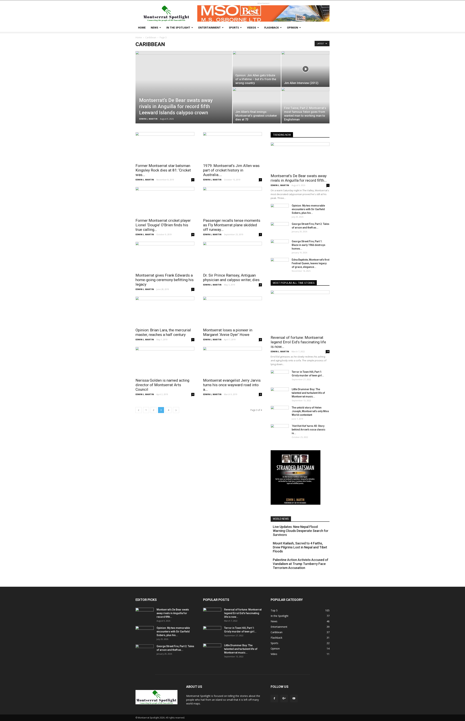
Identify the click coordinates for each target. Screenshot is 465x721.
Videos (251, 27)
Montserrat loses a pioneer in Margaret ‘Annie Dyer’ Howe (227, 332)
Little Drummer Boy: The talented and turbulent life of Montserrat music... (308, 393)
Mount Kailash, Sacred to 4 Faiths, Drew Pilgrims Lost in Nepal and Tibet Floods (300, 547)
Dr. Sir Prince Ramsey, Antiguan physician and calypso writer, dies (231, 277)
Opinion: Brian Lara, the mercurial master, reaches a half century (163, 332)
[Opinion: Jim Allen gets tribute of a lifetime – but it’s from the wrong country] (257, 69)
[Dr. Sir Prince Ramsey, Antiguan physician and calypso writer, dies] (232, 256)
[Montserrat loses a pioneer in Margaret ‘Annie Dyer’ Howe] (232, 311)
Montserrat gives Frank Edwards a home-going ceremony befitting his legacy (165, 280)
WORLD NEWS (281, 518)
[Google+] (284, 698)
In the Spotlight (178, 27)
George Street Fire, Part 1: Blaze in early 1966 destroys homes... (308, 245)
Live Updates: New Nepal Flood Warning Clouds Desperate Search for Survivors (300, 531)
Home (142, 27)
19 (328, 351)
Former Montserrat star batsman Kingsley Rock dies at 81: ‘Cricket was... (163, 170)
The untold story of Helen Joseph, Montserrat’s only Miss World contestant (310, 411)
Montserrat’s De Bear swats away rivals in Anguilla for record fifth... (299, 178)
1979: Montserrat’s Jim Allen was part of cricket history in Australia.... (231, 170)
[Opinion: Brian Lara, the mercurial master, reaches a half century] (165, 311)
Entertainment (209, 27)
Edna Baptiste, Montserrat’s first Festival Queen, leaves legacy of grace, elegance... (310, 263)
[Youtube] (294, 698)
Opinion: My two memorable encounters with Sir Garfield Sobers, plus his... (308, 209)
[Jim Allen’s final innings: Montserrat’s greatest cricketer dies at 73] (257, 105)
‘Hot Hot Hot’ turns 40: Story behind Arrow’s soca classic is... (308, 429)
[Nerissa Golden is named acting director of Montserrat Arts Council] (165, 361)
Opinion (292, 27)
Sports (234, 27)
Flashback (271, 27)
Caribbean (150, 37)
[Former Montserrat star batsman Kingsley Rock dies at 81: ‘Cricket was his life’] (165, 146)
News (154, 27)
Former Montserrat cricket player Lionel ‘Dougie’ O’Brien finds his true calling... (163, 225)
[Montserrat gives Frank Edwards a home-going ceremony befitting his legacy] (165, 256)
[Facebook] (274, 698)
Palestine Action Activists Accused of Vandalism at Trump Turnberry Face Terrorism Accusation (300, 564)
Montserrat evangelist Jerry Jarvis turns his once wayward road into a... (232, 385)
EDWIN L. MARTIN (148, 118)
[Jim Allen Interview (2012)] (305, 69)
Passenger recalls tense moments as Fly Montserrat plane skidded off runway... (231, 225)
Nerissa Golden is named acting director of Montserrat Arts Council (162, 385)
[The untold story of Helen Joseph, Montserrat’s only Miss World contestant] (280, 412)
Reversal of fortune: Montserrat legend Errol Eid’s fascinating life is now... (298, 342)
